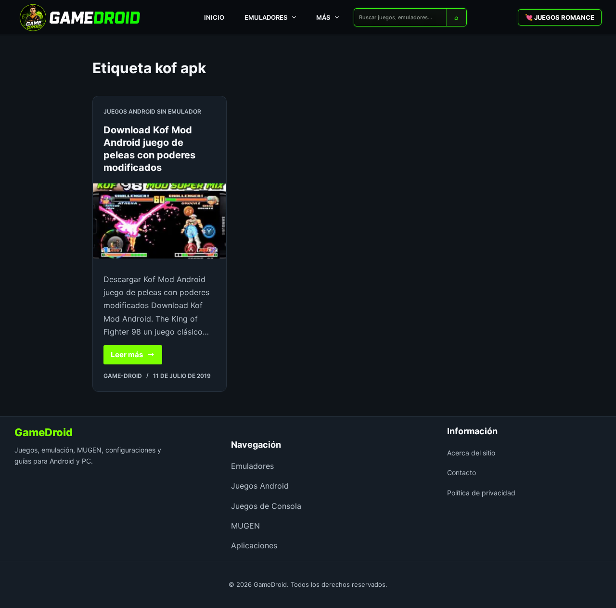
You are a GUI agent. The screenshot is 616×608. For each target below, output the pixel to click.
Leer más (136, 357)
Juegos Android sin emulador (152, 111)
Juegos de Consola (266, 506)
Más (323, 17)
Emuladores (265, 17)
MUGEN (245, 525)
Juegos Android (260, 486)
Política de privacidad (481, 493)
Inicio (214, 17)
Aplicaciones (254, 545)
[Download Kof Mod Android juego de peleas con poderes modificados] (159, 221)
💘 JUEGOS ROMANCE (559, 17)
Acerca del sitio (471, 453)
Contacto (461, 472)
